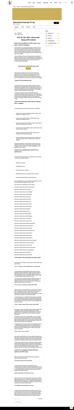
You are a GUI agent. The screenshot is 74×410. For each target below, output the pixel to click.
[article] (28, 218)
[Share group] (60, 22)
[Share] (41, 33)
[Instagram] (71, 3)
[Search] (51, 23)
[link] (17, 26)
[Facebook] (71, 2)
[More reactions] (18, 398)
